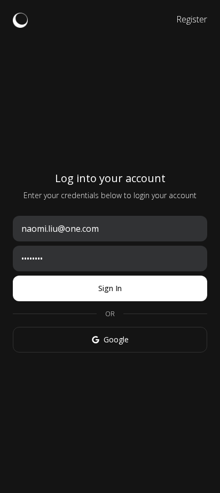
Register (191, 19)
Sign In (110, 288)
